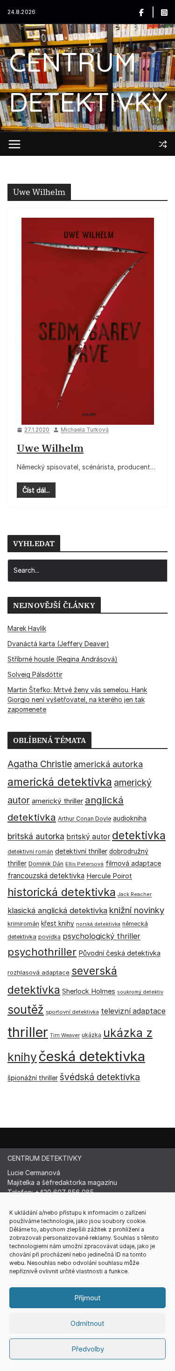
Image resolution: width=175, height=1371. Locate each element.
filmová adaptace (133, 863)
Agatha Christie (39, 763)
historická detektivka (61, 892)
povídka (49, 936)
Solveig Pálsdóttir (35, 674)
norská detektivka (98, 924)
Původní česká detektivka (119, 953)
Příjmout (87, 1297)
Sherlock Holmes (88, 991)
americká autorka (108, 764)
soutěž (25, 1010)
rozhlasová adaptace (38, 972)
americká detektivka (59, 782)
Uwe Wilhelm (50, 448)
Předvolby (87, 1348)
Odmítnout (87, 1323)
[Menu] (14, 144)
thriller (27, 1032)
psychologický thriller (101, 936)
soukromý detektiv (140, 992)
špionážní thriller (32, 1078)
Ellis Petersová (84, 864)
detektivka (139, 835)
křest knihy (57, 923)
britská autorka (35, 836)
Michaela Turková (85, 429)
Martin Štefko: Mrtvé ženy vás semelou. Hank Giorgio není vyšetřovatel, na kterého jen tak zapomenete (77, 699)
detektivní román (30, 851)
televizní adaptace (133, 1011)
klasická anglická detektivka (57, 910)
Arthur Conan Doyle (84, 818)
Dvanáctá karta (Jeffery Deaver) (58, 644)
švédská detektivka (100, 1077)
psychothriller (42, 952)
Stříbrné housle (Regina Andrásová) (62, 659)
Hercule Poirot (109, 875)
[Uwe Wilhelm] (87, 321)
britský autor (88, 836)
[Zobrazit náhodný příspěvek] (163, 144)
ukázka (91, 1034)
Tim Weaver (65, 1035)
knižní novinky (136, 910)
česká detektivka (92, 1056)
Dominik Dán (45, 863)
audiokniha (130, 818)
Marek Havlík (26, 628)
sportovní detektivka (72, 1012)
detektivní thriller (81, 851)
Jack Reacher (135, 894)
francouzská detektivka (45, 875)
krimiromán (23, 923)
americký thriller (57, 800)
